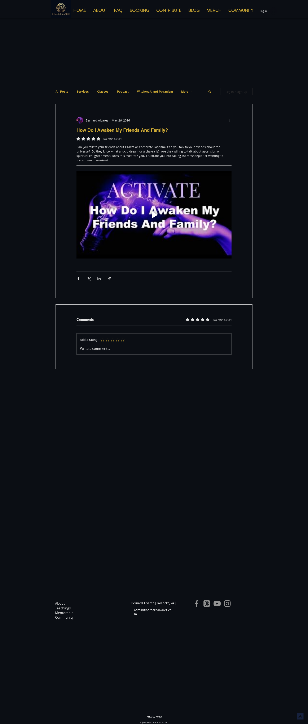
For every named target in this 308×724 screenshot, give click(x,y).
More (184, 91)
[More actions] (229, 120)
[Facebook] (196, 603)
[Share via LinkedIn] (99, 279)
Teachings (63, 608)
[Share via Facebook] (78, 279)
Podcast (123, 91)
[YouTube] (217, 603)
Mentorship (64, 612)
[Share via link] (109, 279)
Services (83, 91)
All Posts (62, 91)
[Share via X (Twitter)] (89, 279)
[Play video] (154, 215)
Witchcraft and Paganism (155, 91)
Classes (103, 91)
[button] (210, 91)
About (60, 603)
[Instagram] (227, 603)
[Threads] (206, 603)
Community (64, 617)
